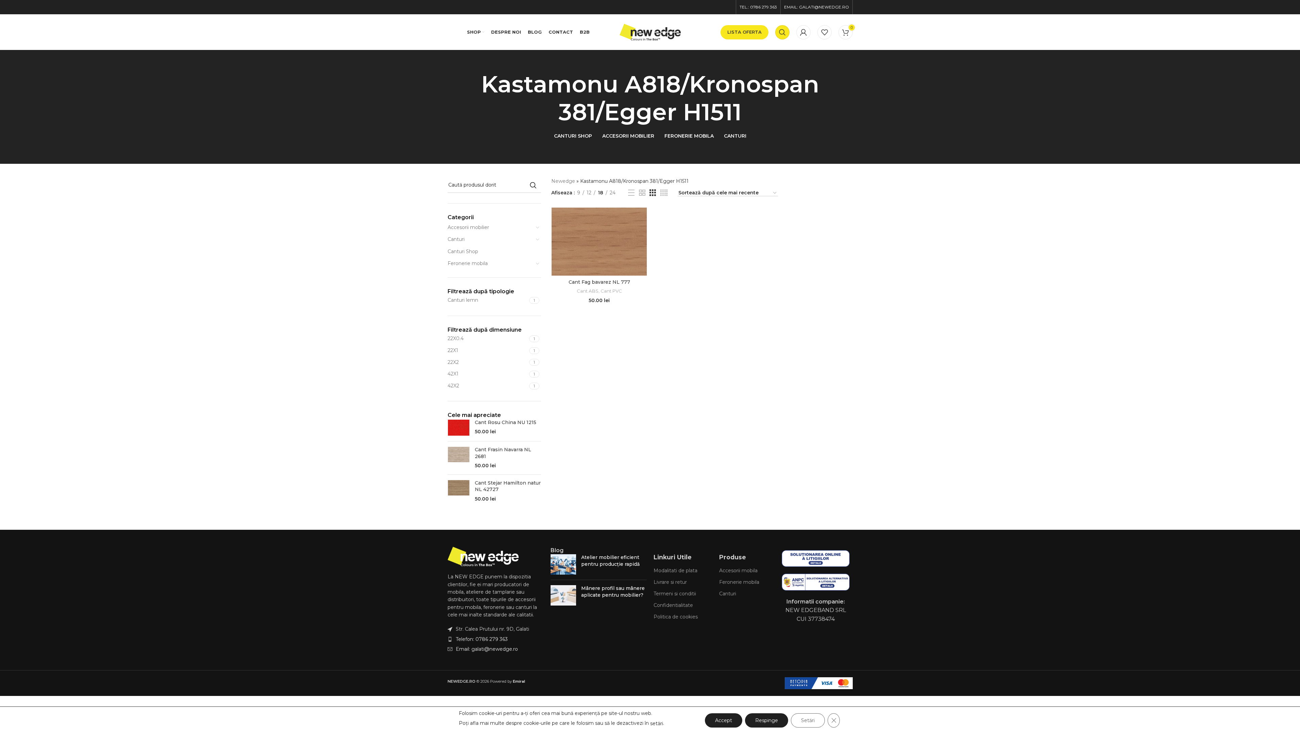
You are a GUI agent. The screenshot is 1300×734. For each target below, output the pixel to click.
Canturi (456, 239)
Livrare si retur (670, 582)
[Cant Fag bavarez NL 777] (599, 241)
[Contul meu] (803, 32)
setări (656, 723)
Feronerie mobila (468, 263)
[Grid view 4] (664, 193)
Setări (808, 720)
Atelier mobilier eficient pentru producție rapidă (610, 560)
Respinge (766, 720)
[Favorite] (824, 32)
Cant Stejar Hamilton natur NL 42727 (508, 486)
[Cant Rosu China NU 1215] (459, 427)
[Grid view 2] (642, 193)
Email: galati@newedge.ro (487, 649)
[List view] (631, 193)
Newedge (563, 181)
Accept (723, 720)
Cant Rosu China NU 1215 (505, 422)
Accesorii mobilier (468, 227)
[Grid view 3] (652, 193)
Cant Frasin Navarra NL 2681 (503, 453)
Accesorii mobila (738, 570)
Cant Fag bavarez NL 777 (599, 282)
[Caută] (782, 32)
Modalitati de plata (675, 570)
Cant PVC (611, 291)
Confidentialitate (673, 605)
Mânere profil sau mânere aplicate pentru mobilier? (613, 591)
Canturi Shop (463, 251)
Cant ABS (588, 291)
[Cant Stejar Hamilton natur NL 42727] (459, 491)
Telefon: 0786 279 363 (482, 639)
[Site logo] (650, 32)
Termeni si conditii (675, 594)
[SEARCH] (533, 185)
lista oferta (744, 32)
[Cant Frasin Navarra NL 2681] (459, 458)
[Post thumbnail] (563, 564)
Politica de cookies (676, 617)
